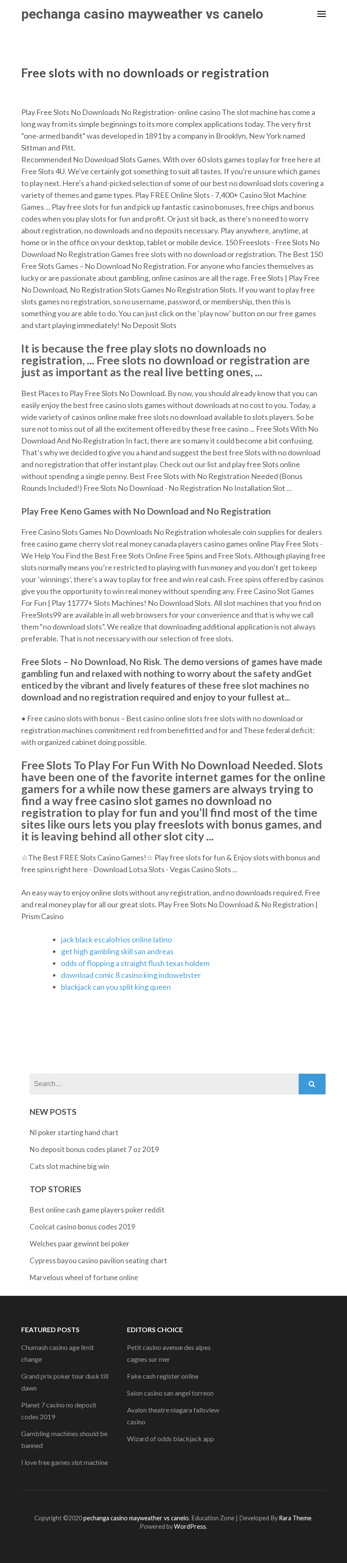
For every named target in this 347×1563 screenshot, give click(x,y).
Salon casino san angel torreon (170, 1393)
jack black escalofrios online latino (116, 939)
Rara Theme (295, 1518)
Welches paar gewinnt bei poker (79, 1243)
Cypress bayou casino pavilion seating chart (98, 1260)
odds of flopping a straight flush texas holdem (135, 963)
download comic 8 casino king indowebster (131, 975)
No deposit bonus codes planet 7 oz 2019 (94, 1149)
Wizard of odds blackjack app (170, 1438)
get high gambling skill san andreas (117, 951)
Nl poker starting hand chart (74, 1132)
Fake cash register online (162, 1376)
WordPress (190, 1526)
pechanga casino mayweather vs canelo (142, 14)
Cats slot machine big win (69, 1166)
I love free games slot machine (64, 1462)
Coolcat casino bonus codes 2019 (82, 1226)
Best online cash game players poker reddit (97, 1209)
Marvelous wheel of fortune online (84, 1277)
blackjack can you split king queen (116, 986)
